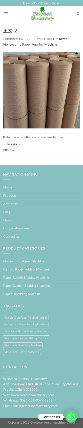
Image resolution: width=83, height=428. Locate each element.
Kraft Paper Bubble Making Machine (25, 331)
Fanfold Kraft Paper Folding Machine (25, 317)
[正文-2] (41, 90)
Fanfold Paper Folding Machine (26, 269)
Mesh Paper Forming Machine (22, 352)
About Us (10, 204)
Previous (11, 144)
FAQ (6, 212)
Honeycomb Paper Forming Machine (25, 324)
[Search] (78, 14)
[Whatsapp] (71, 417)
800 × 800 (47, 39)
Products (10, 195)
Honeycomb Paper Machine (23, 261)
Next (9, 150)
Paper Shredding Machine (22, 294)
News (7, 220)
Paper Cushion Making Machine (26, 285)
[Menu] (5, 13)
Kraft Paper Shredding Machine (22, 345)
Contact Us (11, 236)
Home (7, 187)
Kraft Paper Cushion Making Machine (26, 338)
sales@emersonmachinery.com (35, 406)
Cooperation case (16, 228)
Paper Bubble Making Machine (26, 277)
